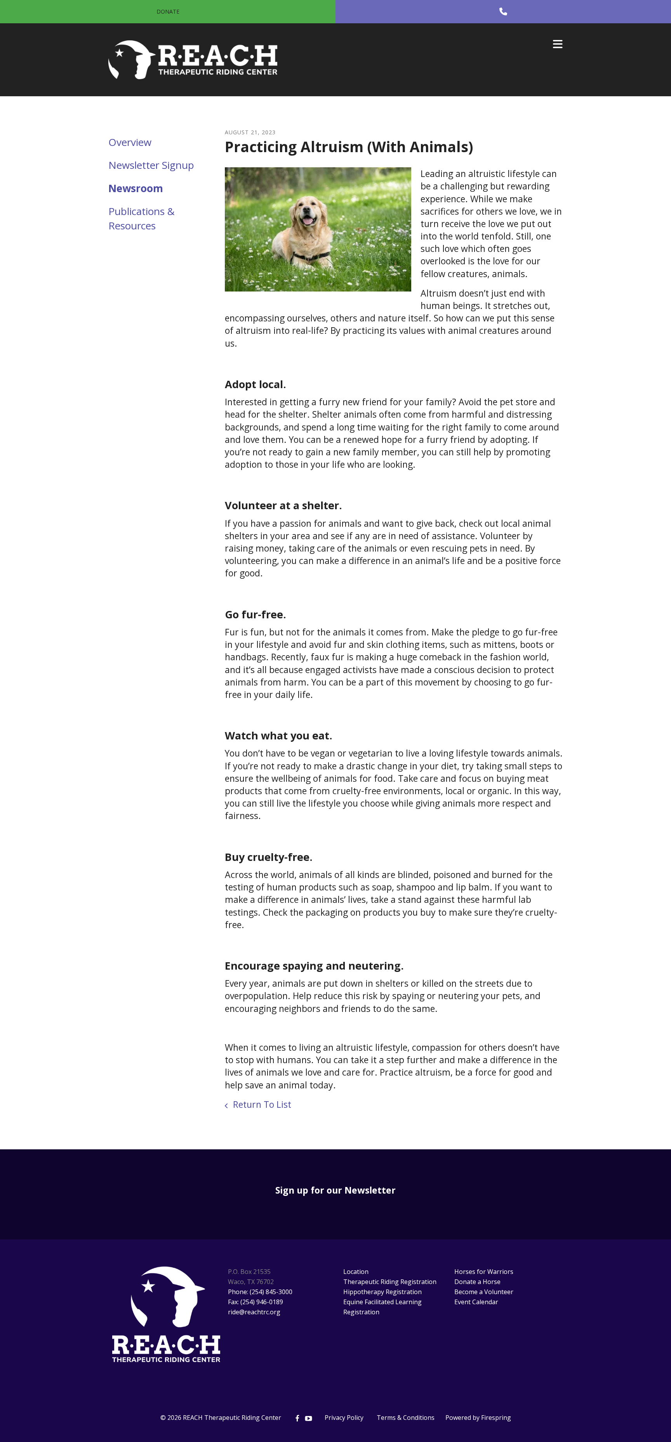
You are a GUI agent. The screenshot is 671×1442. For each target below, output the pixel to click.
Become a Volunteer (483, 1292)
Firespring (496, 1417)
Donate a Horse (477, 1281)
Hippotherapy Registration (382, 1292)
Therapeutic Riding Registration (389, 1281)
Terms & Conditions (406, 1417)
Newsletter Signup (151, 165)
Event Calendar (476, 1302)
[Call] (503, 11)
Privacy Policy (344, 1417)
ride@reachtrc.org (254, 1312)
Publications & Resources (141, 218)
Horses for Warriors (483, 1271)
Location (356, 1271)
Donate (167, 11)
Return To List (261, 1104)
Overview (129, 142)
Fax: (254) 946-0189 (255, 1302)
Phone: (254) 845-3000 (260, 1292)
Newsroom (135, 188)
